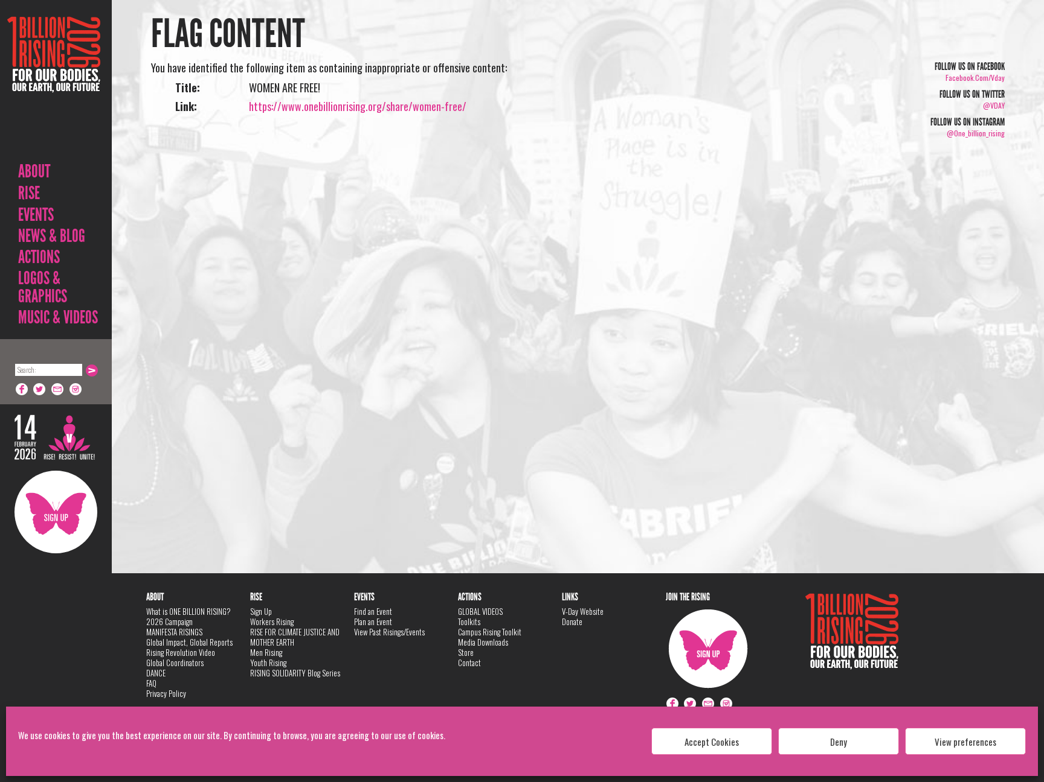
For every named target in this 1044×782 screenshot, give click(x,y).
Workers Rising (272, 621)
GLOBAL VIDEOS (480, 611)
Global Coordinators (175, 662)
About (34, 171)
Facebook (21, 389)
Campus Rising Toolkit (489, 632)
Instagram (76, 389)
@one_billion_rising (976, 133)
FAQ (151, 683)
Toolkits (469, 621)
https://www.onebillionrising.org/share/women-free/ (357, 106)
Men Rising (266, 652)
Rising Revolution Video (180, 652)
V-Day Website (583, 611)
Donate (572, 621)
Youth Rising (268, 662)
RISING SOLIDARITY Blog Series (295, 673)
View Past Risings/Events (389, 632)
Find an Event (373, 611)
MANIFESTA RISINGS (174, 632)
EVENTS (36, 215)
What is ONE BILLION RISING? (188, 611)
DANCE (156, 673)
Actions (39, 257)
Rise (29, 193)
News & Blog (51, 236)
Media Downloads (483, 642)
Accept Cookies (712, 741)
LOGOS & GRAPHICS (42, 287)
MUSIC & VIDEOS (58, 317)
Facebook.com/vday (975, 77)
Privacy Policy (166, 693)
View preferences (965, 741)
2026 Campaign (169, 621)
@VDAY (994, 105)
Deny (838, 741)
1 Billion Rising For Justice (54, 84)
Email (58, 389)
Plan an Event (373, 621)
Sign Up (56, 512)
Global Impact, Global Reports (189, 642)
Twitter (40, 389)
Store (466, 652)
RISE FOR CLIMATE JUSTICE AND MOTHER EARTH (295, 637)
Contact (469, 662)
